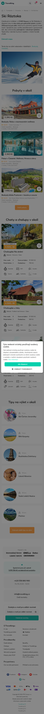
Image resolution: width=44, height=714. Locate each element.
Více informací (13, 359)
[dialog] (22, 357)
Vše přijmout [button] (23, 364)
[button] (22, 369)
